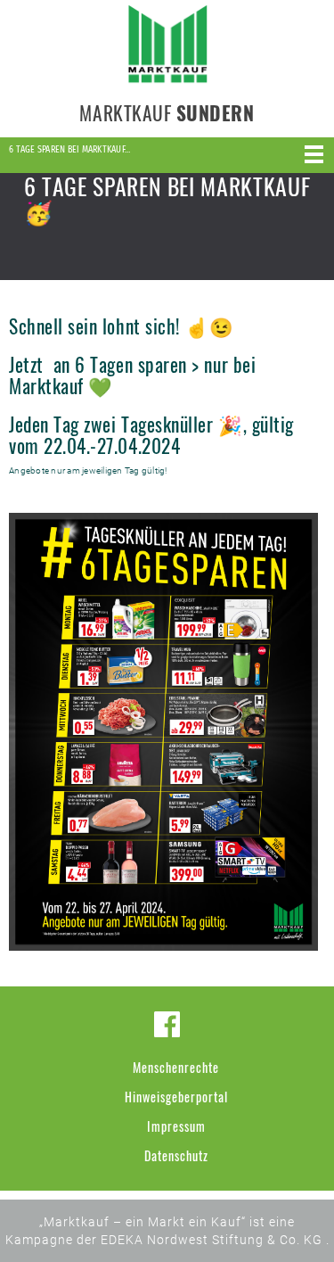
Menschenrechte (176, 1067)
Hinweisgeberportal (176, 1096)
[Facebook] (167, 1024)
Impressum (176, 1126)
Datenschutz (176, 1155)
